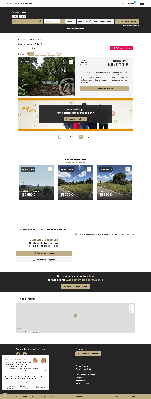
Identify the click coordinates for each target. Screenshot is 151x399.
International (81, 380)
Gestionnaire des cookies (125, 396)
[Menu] (142, 3)
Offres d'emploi (82, 366)
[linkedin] (24, 354)
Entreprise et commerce (86, 372)
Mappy (36, 332)
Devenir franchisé (83, 369)
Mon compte (129, 3)
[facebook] (18, 354)
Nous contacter (82, 383)
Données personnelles (84, 396)
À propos (79, 377)
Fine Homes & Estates (85, 374)
